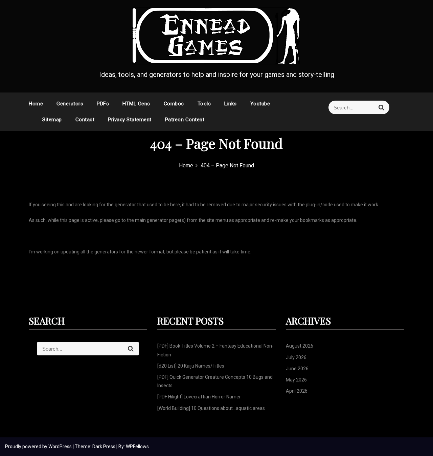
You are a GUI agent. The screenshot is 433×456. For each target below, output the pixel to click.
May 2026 (296, 379)
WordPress (60, 446)
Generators (69, 104)
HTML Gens (136, 104)
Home (36, 104)
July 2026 (296, 357)
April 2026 (296, 391)
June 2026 (297, 368)
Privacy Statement (130, 120)
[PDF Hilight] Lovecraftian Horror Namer (199, 396)
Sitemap (52, 120)
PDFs (103, 104)
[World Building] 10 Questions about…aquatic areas (211, 408)
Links (230, 104)
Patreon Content (185, 120)
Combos (174, 104)
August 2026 (299, 346)
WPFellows (137, 446)
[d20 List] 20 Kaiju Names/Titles (190, 366)
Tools (204, 104)
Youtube (260, 104)
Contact (85, 120)
